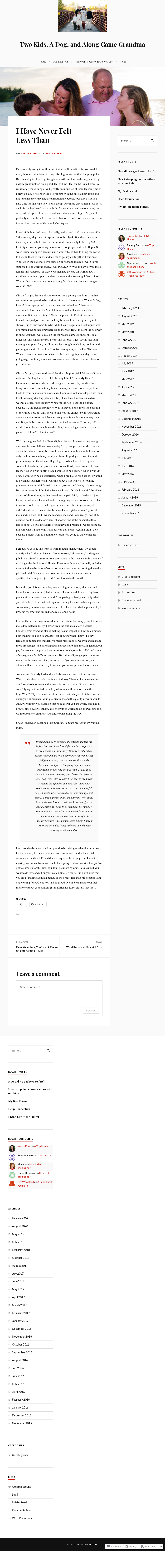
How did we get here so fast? (136, 171)
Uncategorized (130, 545)
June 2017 (127, 371)
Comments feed (131, 600)
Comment (91, 1010)
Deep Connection (129, 199)
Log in (125, 584)
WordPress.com (131, 608)
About (42, 61)
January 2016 (129, 497)
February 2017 (130, 403)
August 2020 (129, 316)
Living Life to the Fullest (133, 206)
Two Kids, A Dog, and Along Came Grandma (82, 44)
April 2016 (127, 481)
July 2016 (127, 458)
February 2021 (130, 308)
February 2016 (130, 489)
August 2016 (129, 450)
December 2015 (131, 505)
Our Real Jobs (60, 61)
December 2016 (131, 418)
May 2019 (127, 324)
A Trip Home (41, 1146)
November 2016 (131, 426)
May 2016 (127, 474)
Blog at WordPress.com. (82, 1544)
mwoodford (55, 153)
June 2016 (127, 466)
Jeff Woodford (135, 271)
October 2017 (130, 347)
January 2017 (129, 410)
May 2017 (127, 379)
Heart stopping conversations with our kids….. (136, 181)
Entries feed (128, 592)
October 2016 (130, 434)
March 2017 (128, 395)
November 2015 (131, 513)
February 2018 (130, 340)
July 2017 (127, 363)
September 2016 (131, 442)
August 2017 (129, 355)
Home (123, 61)
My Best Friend (127, 191)
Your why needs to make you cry (94, 61)
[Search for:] (137, 141)
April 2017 (127, 387)
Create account (130, 576)
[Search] (152, 141)
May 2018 (127, 332)
